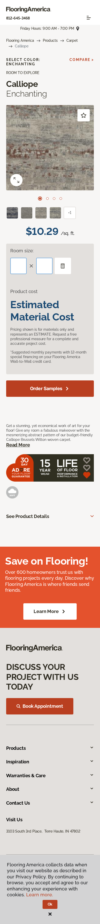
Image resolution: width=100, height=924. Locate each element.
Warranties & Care (26, 775)
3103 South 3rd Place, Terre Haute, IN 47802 (43, 831)
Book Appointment (43, 706)
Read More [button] (18, 445)
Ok (50, 904)
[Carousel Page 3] (54, 198)
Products (50, 40)
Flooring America (20, 40)
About (12, 789)
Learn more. (39, 894)
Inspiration (17, 761)
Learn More (46, 611)
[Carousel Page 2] (47, 198)
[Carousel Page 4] (60, 198)
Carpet (72, 40)
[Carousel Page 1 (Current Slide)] (40, 198)
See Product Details (27, 516)
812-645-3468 (18, 18)
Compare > (81, 60)
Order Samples (46, 388)
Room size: (22, 250)
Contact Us (18, 803)
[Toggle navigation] (89, 18)
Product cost (23, 291)
